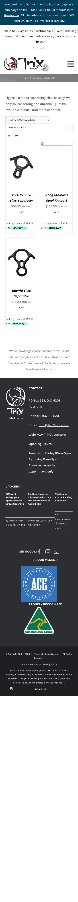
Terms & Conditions (31, 664)
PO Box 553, (37, 400)
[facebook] (39, 551)
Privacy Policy (50, 664)
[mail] (56, 551)
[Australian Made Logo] (39, 606)
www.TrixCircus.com (51, 435)
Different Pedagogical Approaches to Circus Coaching (14, 499)
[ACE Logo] (39, 567)
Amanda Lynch (16, 520)
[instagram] (47, 551)
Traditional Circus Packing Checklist (63, 497)
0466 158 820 (49, 416)
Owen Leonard (52, 654)
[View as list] (16, 136)
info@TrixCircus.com (54, 425)
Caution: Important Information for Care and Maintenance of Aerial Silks (39, 499)
